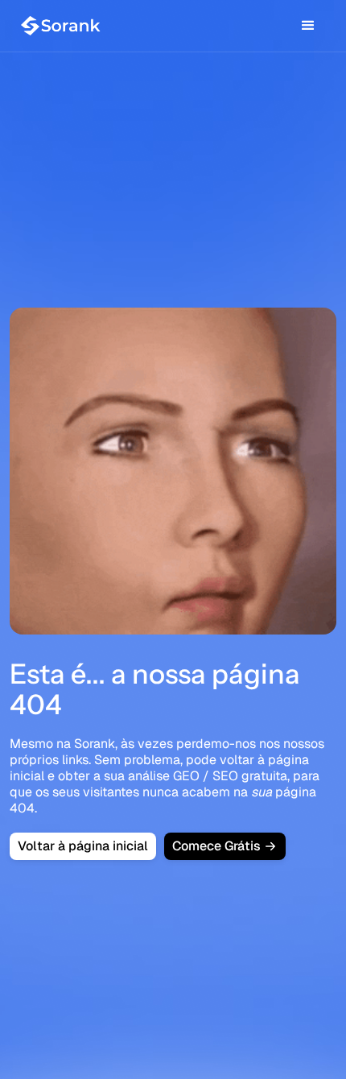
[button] (308, 25)
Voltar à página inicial (83, 845)
